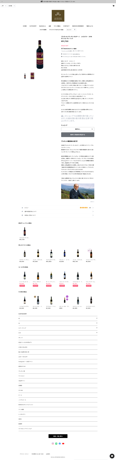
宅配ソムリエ (89, 26)
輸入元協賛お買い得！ (24, 352)
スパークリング (22, 328)
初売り (20, 419)
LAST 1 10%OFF (23, 356)
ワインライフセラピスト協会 (56, 29)
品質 (50, 26)
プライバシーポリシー (24, 454)
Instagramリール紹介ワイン (26, 361)
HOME (25, 26)
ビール (20, 395)
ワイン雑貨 (21, 409)
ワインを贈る (57, 26)
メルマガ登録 (43, 29)
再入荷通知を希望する (78, 134)
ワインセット (22, 376)
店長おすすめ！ (22, 366)
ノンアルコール (22, 400)
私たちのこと (42, 26)
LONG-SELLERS (23, 347)
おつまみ (21, 390)
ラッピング (64, 125)
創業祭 (20, 424)
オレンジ (21, 337)
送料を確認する (76, 54)
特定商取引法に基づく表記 (37, 454)
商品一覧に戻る (58, 436)
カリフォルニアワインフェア (25, 428)
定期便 (20, 385)
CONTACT (66, 26)
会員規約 (48, 454)
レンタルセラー (22, 414)
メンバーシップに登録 (67, 51)
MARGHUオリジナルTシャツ (26, 404)
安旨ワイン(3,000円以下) (25, 342)
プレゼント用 (22, 371)
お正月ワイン (22, 380)
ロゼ (20, 332)
